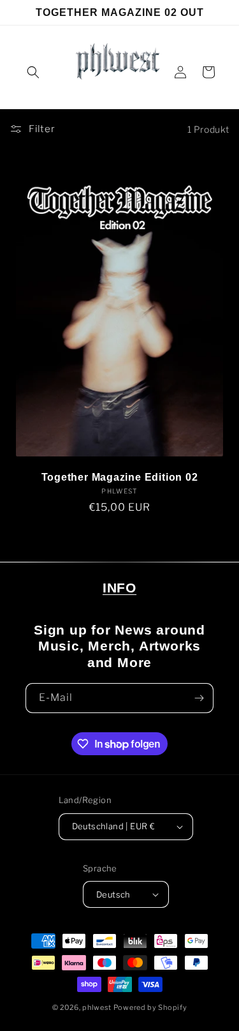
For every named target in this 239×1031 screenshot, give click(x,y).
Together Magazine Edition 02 (119, 477)
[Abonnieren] (199, 698)
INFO (119, 587)
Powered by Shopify (150, 1007)
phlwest (97, 1007)
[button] (33, 72)
